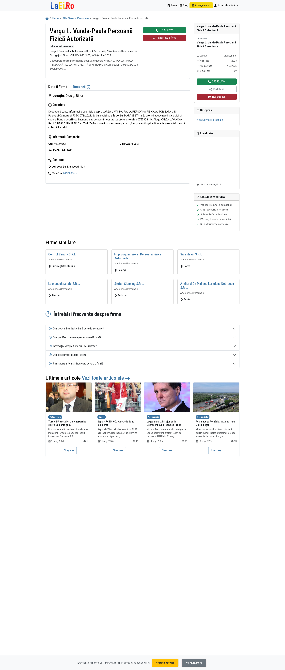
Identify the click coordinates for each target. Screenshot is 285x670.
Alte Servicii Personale (76, 18)
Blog (185, 5)
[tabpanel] (117, 137)
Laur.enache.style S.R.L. (64, 284)
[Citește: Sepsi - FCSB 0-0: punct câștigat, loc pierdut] (118, 397)
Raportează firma (166, 37)
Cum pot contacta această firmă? (70, 354)
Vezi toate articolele (103, 378)
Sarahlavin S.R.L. (191, 254)
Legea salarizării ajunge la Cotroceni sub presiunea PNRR (164, 423)
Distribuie (218, 89)
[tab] (58, 87)
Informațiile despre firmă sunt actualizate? (75, 346)
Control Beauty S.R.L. (62, 254)
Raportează (218, 96)
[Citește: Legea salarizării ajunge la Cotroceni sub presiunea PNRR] (167, 397)
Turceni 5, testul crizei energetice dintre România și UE (67, 423)
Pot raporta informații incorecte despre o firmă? (78, 363)
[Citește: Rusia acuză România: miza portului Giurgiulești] (216, 397)
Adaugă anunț (202, 5)
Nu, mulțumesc (194, 662)
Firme (173, 5)
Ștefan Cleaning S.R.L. (129, 284)
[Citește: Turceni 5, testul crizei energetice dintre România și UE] (69, 397)
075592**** (166, 30)
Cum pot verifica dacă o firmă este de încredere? (78, 328)
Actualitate (55, 417)
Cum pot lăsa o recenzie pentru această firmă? (77, 337)
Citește (68, 450)
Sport (101, 417)
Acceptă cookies (165, 662)
